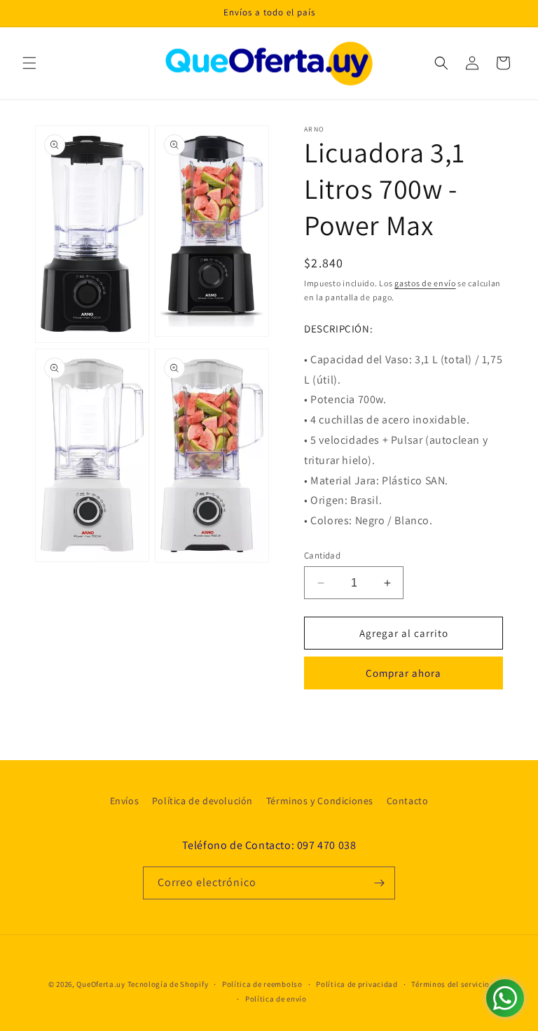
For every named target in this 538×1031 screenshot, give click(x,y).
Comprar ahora (403, 673)
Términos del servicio (450, 984)
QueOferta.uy (100, 984)
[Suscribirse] (379, 883)
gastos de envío (425, 283)
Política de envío (276, 999)
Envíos (124, 800)
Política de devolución (202, 800)
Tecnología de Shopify (168, 984)
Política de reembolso (262, 984)
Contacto (408, 800)
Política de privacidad (356, 984)
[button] (29, 63)
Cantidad (322, 555)
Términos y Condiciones (319, 800)
